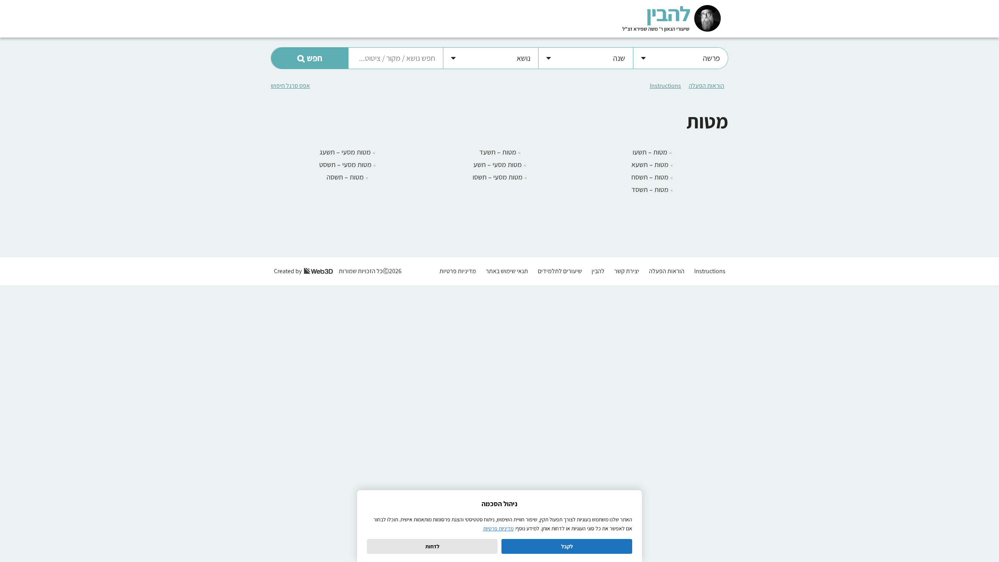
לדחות (432, 546)
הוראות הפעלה (706, 86)
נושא (523, 58)
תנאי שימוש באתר (507, 271)
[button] (309, 58)
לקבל (567, 546)
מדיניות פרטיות (457, 271)
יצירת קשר (626, 271)
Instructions (665, 86)
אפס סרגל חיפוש (290, 86)
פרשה (711, 58)
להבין (598, 271)
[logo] (671, 18)
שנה (619, 58)
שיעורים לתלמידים (560, 271)
